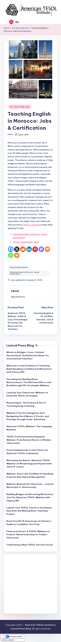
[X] (17, 249)
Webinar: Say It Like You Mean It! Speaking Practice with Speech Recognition (29, 475)
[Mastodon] (41, 249)
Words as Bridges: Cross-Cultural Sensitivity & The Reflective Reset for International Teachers (27, 355)
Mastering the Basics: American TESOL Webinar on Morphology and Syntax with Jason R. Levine (29, 463)
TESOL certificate (32, 224)
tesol (15, 291)
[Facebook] (10, 249)
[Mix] (47, 249)
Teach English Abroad (19, 267)
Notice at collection (8, 640)
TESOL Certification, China (26, 242)
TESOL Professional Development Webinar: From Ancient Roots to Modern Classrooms (28, 439)
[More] (17, 255)
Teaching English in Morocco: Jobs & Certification (24, 273)
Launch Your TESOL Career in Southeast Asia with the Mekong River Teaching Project (29, 510)
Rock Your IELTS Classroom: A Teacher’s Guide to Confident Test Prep (28, 523)
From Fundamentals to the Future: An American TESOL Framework (27, 452)
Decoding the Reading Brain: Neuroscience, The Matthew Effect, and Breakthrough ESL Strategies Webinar (28, 382)
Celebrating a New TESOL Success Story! (29, 544)
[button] (18, 297)
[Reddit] (23, 249)
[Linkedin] (29, 249)
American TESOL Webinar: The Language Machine (29, 428)
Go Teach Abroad (20, 107)
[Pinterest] (35, 249)
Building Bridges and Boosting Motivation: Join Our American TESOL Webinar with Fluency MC (30, 497)
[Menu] (17, 22)
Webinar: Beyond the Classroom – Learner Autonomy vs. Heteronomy (30, 485)
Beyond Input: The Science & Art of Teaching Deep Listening (26, 404)
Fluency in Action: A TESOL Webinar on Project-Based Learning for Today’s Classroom (28, 534)
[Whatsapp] (10, 255)
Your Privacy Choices (16, 636)
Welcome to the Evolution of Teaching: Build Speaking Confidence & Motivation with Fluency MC (29, 368)
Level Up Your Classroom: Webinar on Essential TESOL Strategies (27, 394)
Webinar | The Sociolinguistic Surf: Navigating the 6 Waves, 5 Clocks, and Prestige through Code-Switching (27, 416)
